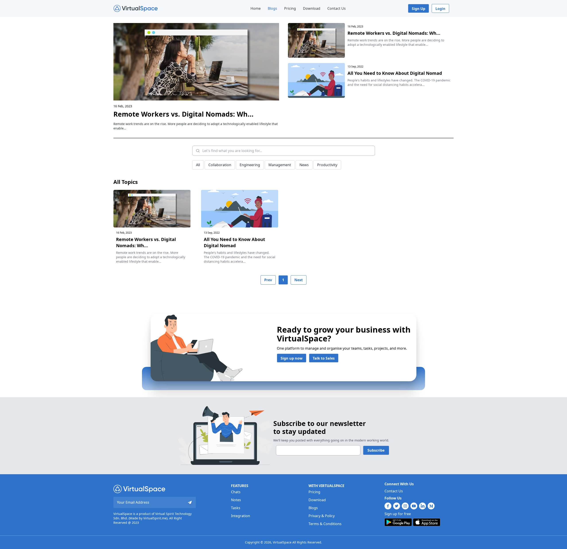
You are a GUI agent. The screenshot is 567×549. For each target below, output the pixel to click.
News (304, 164)
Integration (240, 515)
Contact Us (336, 8)
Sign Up (418, 8)
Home (255, 8)
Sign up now (292, 358)
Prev (268, 279)
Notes (236, 499)
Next (298, 279)
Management (279, 164)
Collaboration (219, 164)
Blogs (272, 8)
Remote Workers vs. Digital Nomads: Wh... (183, 114)
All (198, 164)
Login (440, 8)
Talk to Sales (324, 358)
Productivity (327, 164)
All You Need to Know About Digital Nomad (395, 73)
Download (311, 8)
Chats (236, 491)
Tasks (235, 507)
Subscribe (375, 450)
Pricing (290, 8)
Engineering (250, 164)
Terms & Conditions (325, 523)
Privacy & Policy (322, 515)
